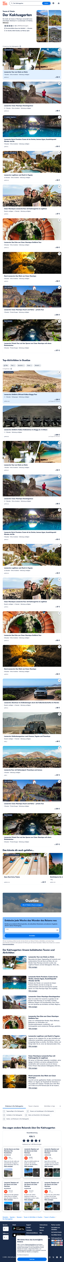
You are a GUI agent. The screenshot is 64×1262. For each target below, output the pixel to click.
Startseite (5, 1217)
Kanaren (19, 1217)
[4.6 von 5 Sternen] (9, 26)
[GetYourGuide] (5, 3)
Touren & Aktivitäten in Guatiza (33, 1217)
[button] (32, 64)
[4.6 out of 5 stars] (32, 1140)
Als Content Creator (56, 1232)
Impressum (29, 1230)
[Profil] (58, 3)
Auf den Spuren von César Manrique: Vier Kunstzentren (11, 1150)
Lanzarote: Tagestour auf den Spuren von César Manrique (31, 1150)
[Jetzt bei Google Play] (18, 1228)
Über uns (42, 1227)
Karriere (42, 1230)
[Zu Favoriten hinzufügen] (59, 49)
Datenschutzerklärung (32, 1233)
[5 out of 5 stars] (12, 1155)
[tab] (14, 1106)
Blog (41, 1233)
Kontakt (28, 1227)
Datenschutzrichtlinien (8, 944)
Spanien (12, 1217)
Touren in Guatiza (49, 1217)
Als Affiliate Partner (56, 1235)
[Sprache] (53, 3)
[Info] (20, 46)
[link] (32, 64)
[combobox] (26, 3)
